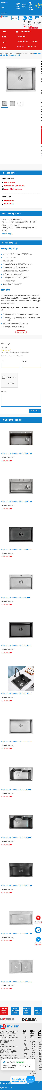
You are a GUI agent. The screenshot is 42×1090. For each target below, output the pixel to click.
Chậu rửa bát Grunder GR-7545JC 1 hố (16, 790)
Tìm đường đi (26, 1049)
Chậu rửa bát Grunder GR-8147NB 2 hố (16, 982)
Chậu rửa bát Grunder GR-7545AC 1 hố (16, 742)
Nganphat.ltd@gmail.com (8, 1046)
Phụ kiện (34, 41)
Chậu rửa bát (12, 53)
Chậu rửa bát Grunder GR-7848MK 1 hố (16, 502)
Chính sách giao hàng (34, 1051)
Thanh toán (24, 5)
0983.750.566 (38, 943)
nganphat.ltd (38, 922)
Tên (2, 361)
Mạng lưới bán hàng (18, 5)
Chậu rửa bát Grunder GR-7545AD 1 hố (16, 646)
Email (25, 361)
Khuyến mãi (32, 46)
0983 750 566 (9, 200)
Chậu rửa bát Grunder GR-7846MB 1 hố (16, 934)
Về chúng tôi (26, 1038)
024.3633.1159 (9, 182)
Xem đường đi (7, 234)
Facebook (4, 2)
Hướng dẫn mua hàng (34, 1043)
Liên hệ (25, 1044)
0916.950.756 (9, 186)
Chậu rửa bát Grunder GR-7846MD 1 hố (16, 886)
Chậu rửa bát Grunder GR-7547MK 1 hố (16, 454)
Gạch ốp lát (21, 46)
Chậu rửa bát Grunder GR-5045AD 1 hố (16, 694)
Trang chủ (17, 31)
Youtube (4, 13)
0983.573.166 (20, 186)
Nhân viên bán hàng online (31, 5)
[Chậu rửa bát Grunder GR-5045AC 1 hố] (4, 104)
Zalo (2, 8)
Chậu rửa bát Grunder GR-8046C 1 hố (15, 598)
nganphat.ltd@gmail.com (13, 189)
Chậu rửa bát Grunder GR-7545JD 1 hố (16, 838)
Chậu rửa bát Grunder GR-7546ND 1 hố (16, 550)
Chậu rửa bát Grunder (25, 53)
